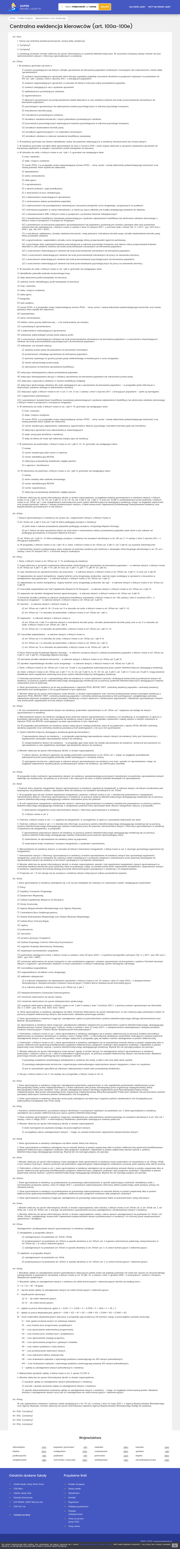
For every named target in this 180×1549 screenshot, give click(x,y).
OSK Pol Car (20, 1507)
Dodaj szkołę (74, 1489)
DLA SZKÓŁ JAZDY (137, 7)
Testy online (74, 1526)
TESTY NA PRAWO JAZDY (159, 7)
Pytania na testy (22, 1515)
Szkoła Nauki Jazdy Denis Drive (29, 1484)
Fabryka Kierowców (23, 1498)
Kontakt (72, 1498)
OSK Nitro (18, 1489)
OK (175, 1546)
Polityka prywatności (78, 1507)
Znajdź (105, 7)
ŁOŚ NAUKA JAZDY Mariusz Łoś (28, 1502)
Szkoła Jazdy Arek (22, 1493)
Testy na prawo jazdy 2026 (75, 1520)
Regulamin (73, 1502)
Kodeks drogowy (76, 1484)
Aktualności (74, 1493)
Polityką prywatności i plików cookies (95, 1544)
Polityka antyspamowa (75, 1512)
